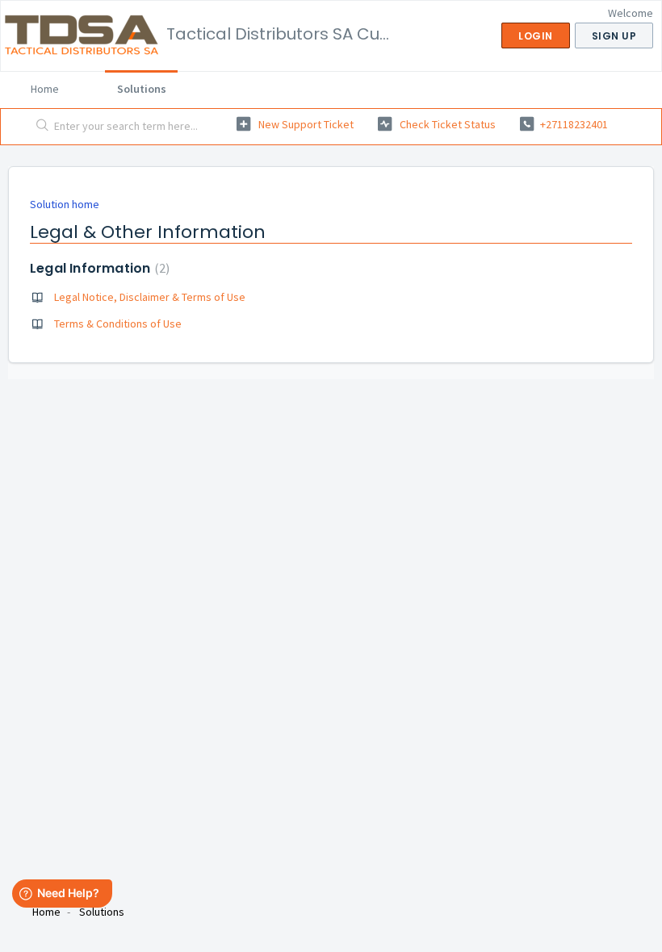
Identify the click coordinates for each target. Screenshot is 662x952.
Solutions (141, 88)
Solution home (64, 204)
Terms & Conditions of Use (118, 323)
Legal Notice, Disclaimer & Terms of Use (149, 297)
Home (45, 88)
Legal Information (98, 268)
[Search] (39, 127)
